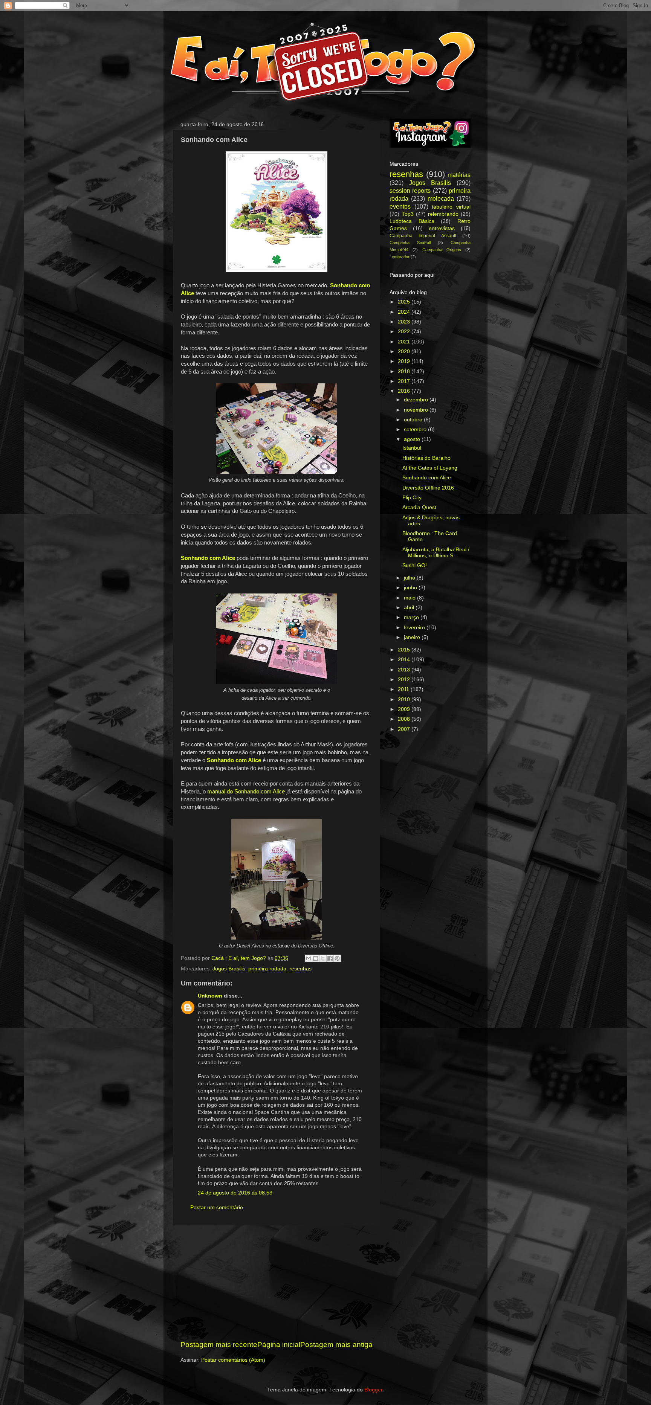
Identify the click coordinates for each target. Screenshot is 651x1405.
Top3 (408, 214)
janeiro (413, 637)
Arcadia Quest (419, 507)
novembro (416, 410)
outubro (414, 420)
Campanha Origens (441, 249)
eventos (400, 206)
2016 (404, 391)
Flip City (412, 497)
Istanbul (411, 448)
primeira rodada (267, 969)
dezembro (416, 400)
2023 (404, 322)
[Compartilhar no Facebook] (330, 958)
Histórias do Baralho (426, 458)
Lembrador (400, 257)
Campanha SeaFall (410, 242)
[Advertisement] (276, 1283)
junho (411, 587)
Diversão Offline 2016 (428, 488)
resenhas (300, 969)
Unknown (210, 996)
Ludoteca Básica (412, 221)
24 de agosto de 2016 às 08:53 (235, 1193)
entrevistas (442, 228)
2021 (404, 342)
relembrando (443, 214)
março (412, 617)
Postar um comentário (216, 1207)
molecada (441, 198)
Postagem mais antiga (336, 1345)
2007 (404, 729)
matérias (459, 174)
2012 (404, 679)
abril (410, 607)
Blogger (373, 1390)
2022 (404, 331)
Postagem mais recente (218, 1345)
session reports (410, 190)
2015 (404, 650)
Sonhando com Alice (426, 478)
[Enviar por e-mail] (308, 958)
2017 (404, 381)
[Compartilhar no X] (323, 958)
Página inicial (278, 1345)
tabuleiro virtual (451, 207)
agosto (413, 439)
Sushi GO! (414, 565)
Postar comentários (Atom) (233, 1360)
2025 (404, 302)
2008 (404, 719)
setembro (416, 429)
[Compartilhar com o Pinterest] (337, 958)
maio (410, 598)
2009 (404, 709)
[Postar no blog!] (315, 958)
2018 (404, 371)
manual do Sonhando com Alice (246, 792)
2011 (404, 689)
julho (410, 578)
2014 (404, 659)
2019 (404, 361)
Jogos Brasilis (228, 969)
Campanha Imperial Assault (423, 235)
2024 (404, 312)
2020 (404, 351)
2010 (404, 699)
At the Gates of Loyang (429, 468)
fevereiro (415, 627)
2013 (404, 670)
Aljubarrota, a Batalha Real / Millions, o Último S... (435, 552)
